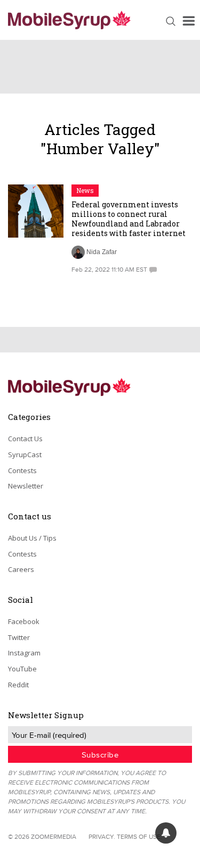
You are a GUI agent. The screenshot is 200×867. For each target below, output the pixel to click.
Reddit (18, 684)
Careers (21, 569)
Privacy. (102, 836)
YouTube (22, 669)
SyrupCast (25, 454)
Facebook (23, 621)
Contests (22, 470)
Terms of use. (139, 836)
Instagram (24, 653)
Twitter (19, 637)
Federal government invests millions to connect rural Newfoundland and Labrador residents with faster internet (128, 219)
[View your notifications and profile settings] (166, 833)
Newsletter (25, 486)
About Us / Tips (32, 538)
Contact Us (25, 438)
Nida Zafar (101, 252)
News (85, 190)
